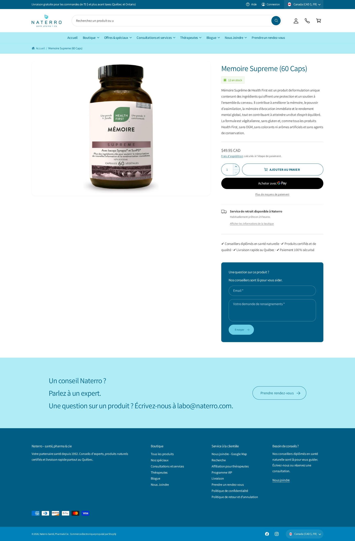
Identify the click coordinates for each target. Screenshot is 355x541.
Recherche (219, 460)
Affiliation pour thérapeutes (230, 466)
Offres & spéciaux (116, 37)
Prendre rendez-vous (277, 393)
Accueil (40, 48)
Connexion (273, 4)
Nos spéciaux (159, 460)
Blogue (211, 37)
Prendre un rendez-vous (228, 484)
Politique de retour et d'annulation (235, 497)
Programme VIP (222, 472)
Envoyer (239, 329)
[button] (318, 20)
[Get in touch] (307, 20)
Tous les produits (162, 454)
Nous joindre (281, 480)
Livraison (218, 478)
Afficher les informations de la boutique (252, 223)
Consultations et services (154, 37)
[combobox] (177, 20)
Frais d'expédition (232, 156)
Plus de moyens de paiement (272, 194)
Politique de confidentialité (230, 491)
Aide (254, 4)
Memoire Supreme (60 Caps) (65, 48)
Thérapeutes (189, 37)
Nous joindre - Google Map (229, 454)
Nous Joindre (234, 37)
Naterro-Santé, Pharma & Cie (54, 533)
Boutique (89, 37)
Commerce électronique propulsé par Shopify (93, 533)
